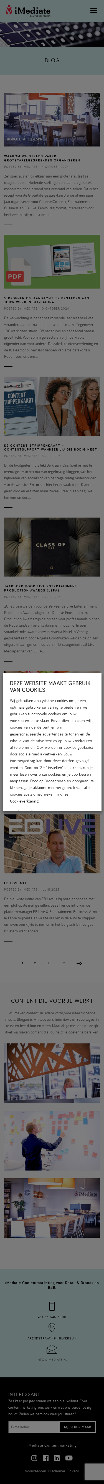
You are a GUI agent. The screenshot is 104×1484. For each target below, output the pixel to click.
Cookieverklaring (24, 801)
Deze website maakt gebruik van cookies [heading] (50, 686)
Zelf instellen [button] (27, 811)
